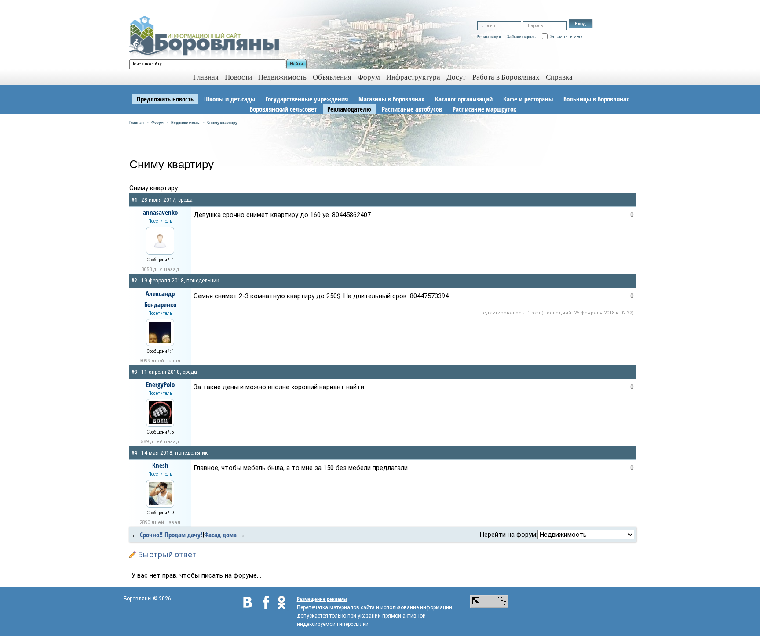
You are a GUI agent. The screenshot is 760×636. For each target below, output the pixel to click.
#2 (134, 280)
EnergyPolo (160, 384)
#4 (134, 452)
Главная (136, 122)
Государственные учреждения (307, 98)
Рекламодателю (349, 109)
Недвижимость (282, 77)
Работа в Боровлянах (506, 77)
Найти (296, 63)
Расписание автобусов (412, 109)
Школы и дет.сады (229, 98)
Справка (559, 77)
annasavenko (160, 212)
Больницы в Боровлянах (596, 98)
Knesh (160, 465)
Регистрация (489, 36)
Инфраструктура (413, 77)
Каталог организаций (464, 98)
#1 (134, 199)
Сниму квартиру (222, 122)
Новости (238, 77)
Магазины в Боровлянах (391, 98)
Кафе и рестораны (528, 98)
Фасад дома (220, 534)
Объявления (332, 77)
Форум (369, 77)
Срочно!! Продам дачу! (171, 534)
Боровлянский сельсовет (283, 109)
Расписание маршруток (484, 109)
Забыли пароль (521, 36)
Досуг (456, 77)
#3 (134, 372)
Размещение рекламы (322, 599)
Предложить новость (165, 98)
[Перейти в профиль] (160, 239)
